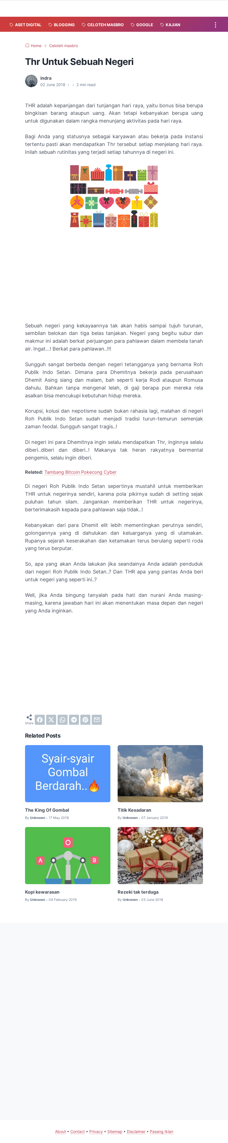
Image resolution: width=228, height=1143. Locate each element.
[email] (97, 720)
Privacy (96, 1131)
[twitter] (51, 720)
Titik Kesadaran (134, 810)
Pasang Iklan (161, 1131)
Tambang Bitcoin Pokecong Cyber (80, 472)
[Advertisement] (114, 276)
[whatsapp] (63, 720)
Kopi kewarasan (42, 892)
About (60, 1131)
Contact (77, 1131)
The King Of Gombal (47, 810)
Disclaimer (136, 1131)
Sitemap (114, 1131)
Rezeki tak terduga (138, 892)
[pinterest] (85, 720)
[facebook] (40, 720)
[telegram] (74, 720)
